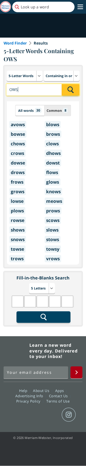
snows (18, 239)
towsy (52, 249)
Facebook (17, 415)
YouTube (51, 415)
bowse (18, 134)
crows (17, 153)
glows (52, 182)
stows (52, 239)
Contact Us (59, 395)
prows (53, 211)
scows (52, 220)
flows (52, 172)
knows (53, 191)
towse (17, 249)
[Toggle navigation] (80, 7)
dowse (18, 163)
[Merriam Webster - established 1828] (5, 6)
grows (17, 191)
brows (53, 134)
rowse (17, 220)
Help (23, 390)
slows (52, 230)
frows (17, 182)
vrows (53, 259)
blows (52, 124)
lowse (17, 201)
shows (18, 230)
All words (29, 110)
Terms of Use (58, 401)
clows (52, 144)
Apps (60, 390)
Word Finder (15, 43)
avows (18, 124)
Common (56, 110)
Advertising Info (29, 395)
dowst (53, 163)
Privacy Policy (29, 401)
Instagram (69, 415)
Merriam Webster (16, 351)
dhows (53, 153)
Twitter (34, 415)
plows (17, 211)
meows (54, 201)
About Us (41, 390)
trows (17, 259)
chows (18, 144)
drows (18, 172)
